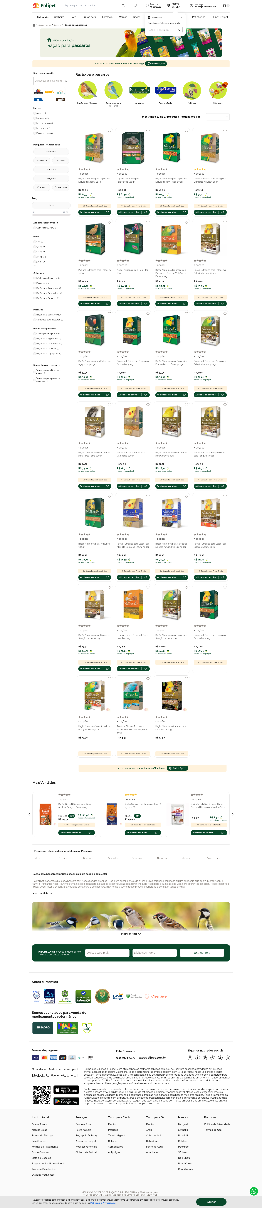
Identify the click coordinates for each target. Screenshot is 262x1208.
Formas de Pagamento (45, 1146)
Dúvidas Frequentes (43, 1174)
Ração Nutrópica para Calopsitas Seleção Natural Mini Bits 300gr (171, 545)
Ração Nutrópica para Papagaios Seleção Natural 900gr (171, 637)
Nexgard (183, 1124)
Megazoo (51, 178)
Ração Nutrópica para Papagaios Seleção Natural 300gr (210, 363)
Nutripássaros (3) (44, 123)
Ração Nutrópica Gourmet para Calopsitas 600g (170, 728)
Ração (112, 1124)
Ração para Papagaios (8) (48, 353)
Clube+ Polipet (220, 17)
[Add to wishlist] (109, 131)
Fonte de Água (154, 1146)
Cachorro (59, 17)
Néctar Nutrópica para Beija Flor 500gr (132, 271)
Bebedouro (152, 1141)
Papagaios (88, 858)
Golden (182, 1141)
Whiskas (183, 1152)
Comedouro (61, 187)
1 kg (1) (39, 241)
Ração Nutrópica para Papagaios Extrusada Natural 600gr (210, 180)
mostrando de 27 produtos (171, 116)
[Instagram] (190, 1057)
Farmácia (107, 17)
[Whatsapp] (212, 1057)
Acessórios (41, 160)
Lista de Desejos (41, 1157)
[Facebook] (197, 1057)
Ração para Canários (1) (47, 298)
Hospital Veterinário (86, 1146)
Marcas (123, 17)
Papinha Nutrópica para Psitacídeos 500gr (128, 180)
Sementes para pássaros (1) (49, 319)
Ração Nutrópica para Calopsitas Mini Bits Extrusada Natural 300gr (133, 545)
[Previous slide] (29, 814)
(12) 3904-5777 (125, 1057)
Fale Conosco (39, 1141)
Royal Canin (184, 1163)
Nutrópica (51, 169)
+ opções (83, 173)
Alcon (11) (41, 113)
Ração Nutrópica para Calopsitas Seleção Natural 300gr (210, 271)
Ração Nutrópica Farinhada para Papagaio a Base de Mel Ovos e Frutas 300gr (170, 273)
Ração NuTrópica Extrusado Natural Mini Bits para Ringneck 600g (132, 729)
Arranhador (152, 1152)
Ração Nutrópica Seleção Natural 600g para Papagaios (94, 728)
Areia (149, 1129)
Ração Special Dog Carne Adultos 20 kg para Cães (143, 805)
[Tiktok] (220, 1057)
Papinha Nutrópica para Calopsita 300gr (94, 271)
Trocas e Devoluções (44, 1169)
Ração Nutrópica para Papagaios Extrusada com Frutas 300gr (171, 363)
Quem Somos (39, 1124)
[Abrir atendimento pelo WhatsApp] (253, 1191)
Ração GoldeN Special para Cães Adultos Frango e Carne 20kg (74, 805)
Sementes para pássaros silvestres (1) (48, 380)
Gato (73, 17)
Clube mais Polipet (86, 1152)
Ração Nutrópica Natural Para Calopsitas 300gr (131, 454)
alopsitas (113, 858)
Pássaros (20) (42, 283)
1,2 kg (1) (40, 246)
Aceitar (211, 1201)
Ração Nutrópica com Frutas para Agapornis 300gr (94, 363)
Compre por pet (45, 25)
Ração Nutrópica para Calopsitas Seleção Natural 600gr (94, 637)
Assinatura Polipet (86, 1141)
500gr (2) (40, 261)
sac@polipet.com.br (152, 1057)
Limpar (51, 205)
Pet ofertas (198, 17)
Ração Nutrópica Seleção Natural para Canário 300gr (171, 454)
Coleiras (112, 1141)
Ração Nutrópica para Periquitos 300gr (94, 545)
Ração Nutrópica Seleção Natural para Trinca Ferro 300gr (94, 454)
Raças (136, 17)
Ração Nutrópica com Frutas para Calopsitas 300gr (133, 363)
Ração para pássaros (75, 25)
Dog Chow (184, 1157)
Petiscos (61, 160)
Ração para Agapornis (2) (48, 288)
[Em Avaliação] (49, 996)
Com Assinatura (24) (46, 228)
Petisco (37, 858)
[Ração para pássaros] (131, 42)
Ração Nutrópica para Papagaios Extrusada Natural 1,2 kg (94, 180)
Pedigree (183, 1146)
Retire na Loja (83, 1129)
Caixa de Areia (154, 1135)
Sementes (51, 151)
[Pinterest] (205, 1057)
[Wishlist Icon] (135, 5)
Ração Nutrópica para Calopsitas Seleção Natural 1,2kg (210, 545)
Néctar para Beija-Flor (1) (48, 278)
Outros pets (89, 17)
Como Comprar (40, 1152)
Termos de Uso (213, 1129)
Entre (198, 6)
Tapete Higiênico (117, 1135)
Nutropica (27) (43, 128)
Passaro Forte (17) (45, 133)
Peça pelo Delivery (86, 1135)
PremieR (183, 1135)
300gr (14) (41, 256)
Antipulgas (114, 1152)
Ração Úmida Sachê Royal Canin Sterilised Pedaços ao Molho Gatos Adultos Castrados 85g (208, 806)
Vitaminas (42, 187)
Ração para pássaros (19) (48, 314)
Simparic (183, 1129)
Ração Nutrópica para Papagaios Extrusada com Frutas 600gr (171, 180)
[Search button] (123, 5)
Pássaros (57, 25)
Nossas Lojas (39, 1129)
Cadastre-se (209, 6)
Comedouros (115, 1146)
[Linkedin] (228, 1057)
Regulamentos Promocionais (48, 1163)
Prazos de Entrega (42, 1135)
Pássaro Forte (213, 858)
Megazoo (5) (42, 118)
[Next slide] (232, 814)
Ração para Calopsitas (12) (49, 293)
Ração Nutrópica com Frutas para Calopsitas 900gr (210, 637)
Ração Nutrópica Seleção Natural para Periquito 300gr (210, 454)
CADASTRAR (202, 953)
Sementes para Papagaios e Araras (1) (49, 372)
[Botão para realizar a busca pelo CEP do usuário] (179, 30)
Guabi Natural (185, 1169)
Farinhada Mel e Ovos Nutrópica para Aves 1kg (132, 637)
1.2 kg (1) (40, 251)
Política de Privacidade (103, 1203)
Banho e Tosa (83, 1124)
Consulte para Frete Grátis (96, 206)
